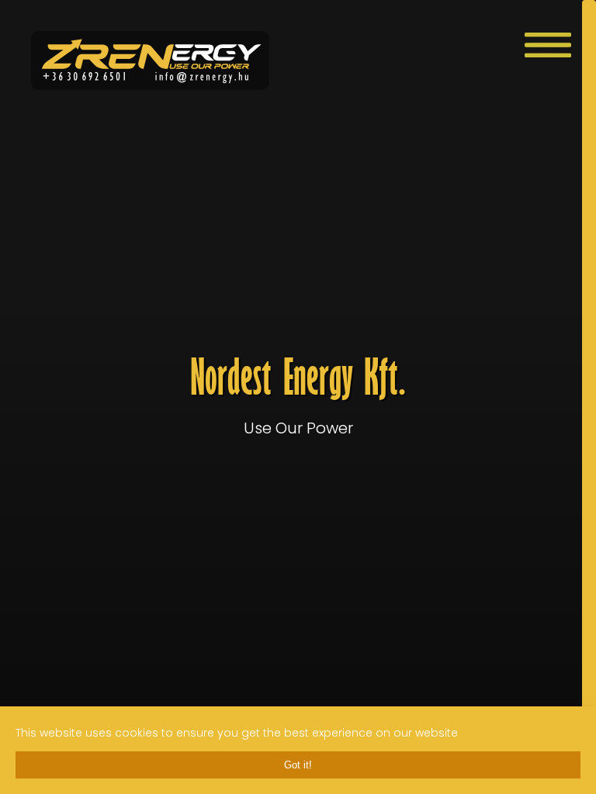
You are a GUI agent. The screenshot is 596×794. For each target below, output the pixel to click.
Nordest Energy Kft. (298, 397)
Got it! (298, 765)
